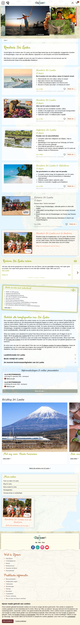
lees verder (5, 270)
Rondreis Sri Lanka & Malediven (52, 168)
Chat (43, 542)
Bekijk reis (71, 89)
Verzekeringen (10, 586)
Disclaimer (9, 591)
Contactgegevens (11, 561)
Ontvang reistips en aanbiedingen (12, 493)
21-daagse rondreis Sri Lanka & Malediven (54, 345)
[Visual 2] (39, 35)
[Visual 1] (37, 35)
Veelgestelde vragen (11, 581)
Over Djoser (9, 558)
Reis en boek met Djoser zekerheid (16, 598)
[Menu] (3, 3)
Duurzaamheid (10, 570)
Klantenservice (10, 566)
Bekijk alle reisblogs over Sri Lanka (39, 468)
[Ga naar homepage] (40, 3)
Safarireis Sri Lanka (47, 133)
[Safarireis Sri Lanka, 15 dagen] (18, 138)
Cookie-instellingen (21, 621)
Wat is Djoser (12, 555)
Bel (36, 542)
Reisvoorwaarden (11, 579)
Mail (39, 542)
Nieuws (8, 563)
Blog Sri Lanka (7, 484)
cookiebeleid (71, 616)
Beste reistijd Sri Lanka (10, 487)
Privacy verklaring (11, 596)
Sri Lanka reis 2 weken (19, 336)
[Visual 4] (43, 35)
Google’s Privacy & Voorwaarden (24, 614)
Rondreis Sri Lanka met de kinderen (54, 233)
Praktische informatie (16, 575)
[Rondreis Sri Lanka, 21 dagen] (18, 108)
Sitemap (8, 589)
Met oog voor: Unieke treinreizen (20, 454)
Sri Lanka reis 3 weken (13, 339)
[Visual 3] (41, 35)
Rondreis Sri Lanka (55, 73)
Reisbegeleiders (7, 490)
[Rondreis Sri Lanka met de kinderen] (18, 243)
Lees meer (7, 307)
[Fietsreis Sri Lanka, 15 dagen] (16, 205)
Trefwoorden (9, 584)
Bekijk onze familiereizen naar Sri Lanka (47, 246)
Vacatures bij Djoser (11, 568)
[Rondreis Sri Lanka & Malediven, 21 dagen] (18, 173)
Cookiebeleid (9, 593)
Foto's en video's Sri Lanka (11, 481)
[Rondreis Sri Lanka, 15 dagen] (18, 78)
